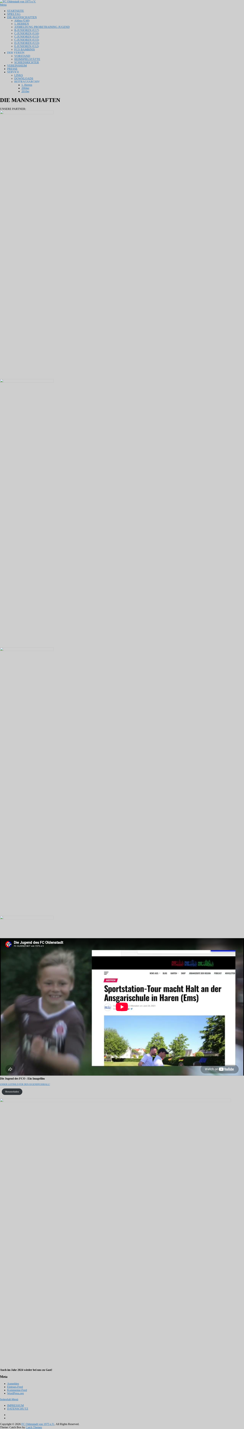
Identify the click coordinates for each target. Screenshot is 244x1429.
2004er (25, 88)
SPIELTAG (14, 14)
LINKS (18, 75)
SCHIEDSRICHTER (26, 62)
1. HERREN (21, 23)
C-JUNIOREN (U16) (26, 33)
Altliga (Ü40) (21, 20)
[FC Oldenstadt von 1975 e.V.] (18, 1)
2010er (25, 91)
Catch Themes (34, 1427)
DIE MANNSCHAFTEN (22, 17)
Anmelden (13, 1383)
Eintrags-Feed (15, 1386)
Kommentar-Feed (17, 1390)
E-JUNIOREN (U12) (26, 46)
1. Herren (26, 84)
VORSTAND (22, 55)
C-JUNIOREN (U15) (26, 36)
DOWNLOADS (23, 78)
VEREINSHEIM (17, 65)
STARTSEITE (15, 10)
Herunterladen (12, 1091)
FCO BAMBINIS (24, 49)
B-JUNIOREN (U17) (26, 30)
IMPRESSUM (15, 1405)
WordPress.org (15, 1393)
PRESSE (12, 68)
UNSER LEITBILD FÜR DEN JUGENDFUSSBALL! (25, 1084)
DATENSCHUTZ (17, 1408)
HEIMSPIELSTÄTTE (27, 59)
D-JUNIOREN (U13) (26, 43)
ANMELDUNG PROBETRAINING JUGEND (42, 26)
